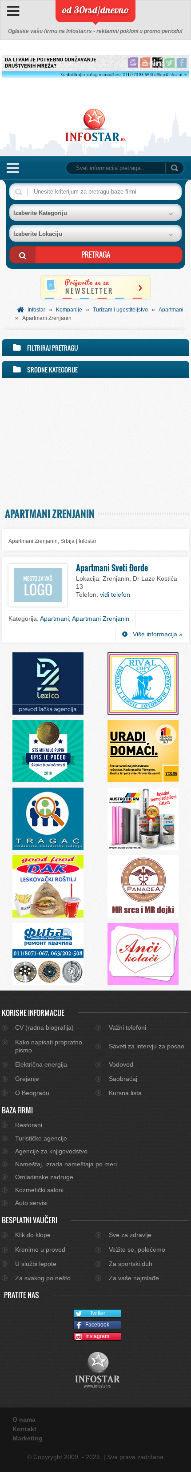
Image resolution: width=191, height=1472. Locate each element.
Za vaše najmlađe (134, 1278)
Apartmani (171, 310)
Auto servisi (31, 1202)
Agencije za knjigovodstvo (51, 1151)
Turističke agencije (41, 1138)
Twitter (97, 1313)
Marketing (27, 1438)
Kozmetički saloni (39, 1189)
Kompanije (69, 310)
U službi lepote (35, 1263)
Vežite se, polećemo (137, 1249)
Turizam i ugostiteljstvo (120, 310)
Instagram (97, 1336)
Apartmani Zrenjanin (100, 618)
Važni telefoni (127, 1027)
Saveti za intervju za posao (146, 1046)
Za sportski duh (130, 1263)
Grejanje (27, 1078)
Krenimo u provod (40, 1249)
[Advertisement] (95, 440)
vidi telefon (115, 594)
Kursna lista (125, 1092)
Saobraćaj (123, 1078)
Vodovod (121, 1064)
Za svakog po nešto (43, 1278)
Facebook (97, 1325)
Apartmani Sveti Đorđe (112, 568)
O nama (24, 1419)
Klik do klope (33, 1234)
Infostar (36, 310)
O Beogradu (32, 1092)
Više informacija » (158, 634)
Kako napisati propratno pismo (48, 1046)
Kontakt (24, 1428)
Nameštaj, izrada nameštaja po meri (66, 1164)
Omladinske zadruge (44, 1177)
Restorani (28, 1124)
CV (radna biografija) (44, 1027)
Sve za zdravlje (130, 1234)
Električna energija (41, 1064)
